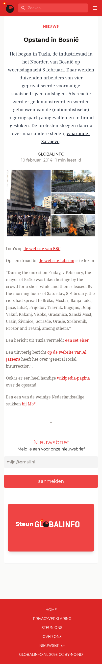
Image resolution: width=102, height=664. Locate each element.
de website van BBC (42, 248)
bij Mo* (29, 404)
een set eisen (77, 340)
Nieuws (51, 26)
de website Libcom (56, 260)
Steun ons (52, 627)
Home (51, 610)
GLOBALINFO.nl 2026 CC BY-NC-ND (51, 654)
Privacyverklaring (52, 618)
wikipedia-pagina (73, 378)
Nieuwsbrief (52, 645)
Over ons (52, 636)
